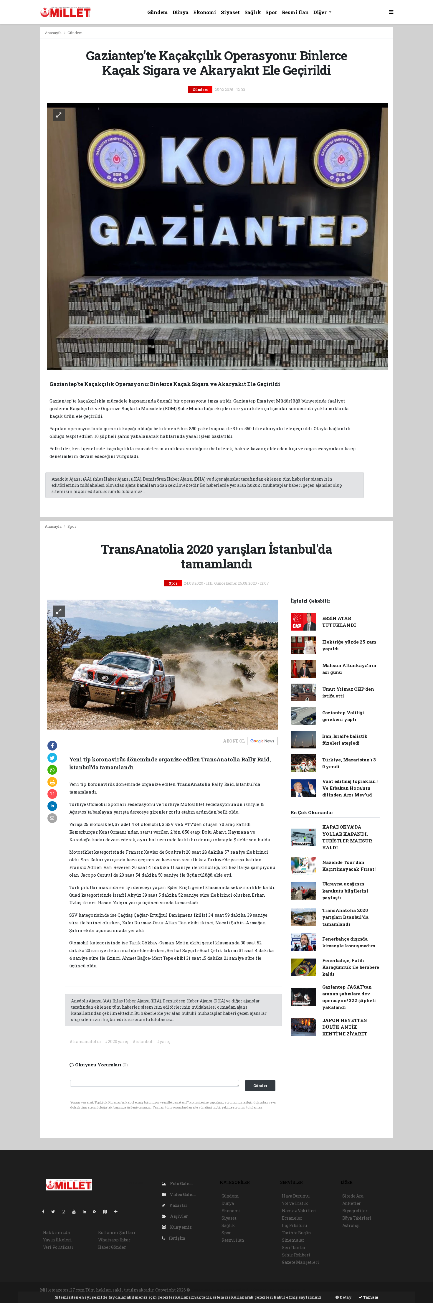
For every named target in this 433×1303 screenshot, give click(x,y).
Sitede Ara (352, 1196)
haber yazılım (291, 1290)
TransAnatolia (194, 784)
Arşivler (178, 1216)
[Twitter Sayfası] (55, 1211)
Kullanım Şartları (116, 1232)
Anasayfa (53, 32)
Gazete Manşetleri (300, 1262)
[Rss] (97, 1211)
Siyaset (230, 12)
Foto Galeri (181, 1183)
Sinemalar (293, 1240)
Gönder (260, 1085)
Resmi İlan (295, 12)
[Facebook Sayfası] (45, 1211)
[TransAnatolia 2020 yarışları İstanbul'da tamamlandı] (162, 664)
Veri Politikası (58, 1247)
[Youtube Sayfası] (76, 1211)
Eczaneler (292, 1218)
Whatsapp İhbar (114, 1240)
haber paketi (236, 1290)
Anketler (351, 1203)
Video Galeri (182, 1194)
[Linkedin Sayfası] (87, 1211)
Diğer (320, 12)
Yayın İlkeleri (57, 1240)
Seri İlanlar (294, 1247)
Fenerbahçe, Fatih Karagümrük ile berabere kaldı (350, 967)
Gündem (157, 12)
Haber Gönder (112, 1247)
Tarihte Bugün (296, 1233)
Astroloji (351, 1225)
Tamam (370, 1297)
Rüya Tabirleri (356, 1218)
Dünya (181, 12)
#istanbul (142, 1041)
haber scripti (263, 1290)
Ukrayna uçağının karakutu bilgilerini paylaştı (345, 890)
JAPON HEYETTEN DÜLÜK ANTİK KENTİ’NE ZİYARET (344, 1027)
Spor (271, 12)
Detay (345, 1297)
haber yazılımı (206, 1290)
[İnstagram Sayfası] (66, 1211)
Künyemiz (180, 1227)
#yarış (163, 1041)
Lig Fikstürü (294, 1225)
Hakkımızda (56, 1232)
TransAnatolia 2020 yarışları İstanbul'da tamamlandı (345, 917)
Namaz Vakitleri (299, 1210)
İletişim (176, 1238)
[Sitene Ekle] (118, 1211)
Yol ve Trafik (295, 1203)
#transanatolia (85, 1041)
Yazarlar (177, 1205)
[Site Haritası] (107, 1211)
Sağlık (252, 12)
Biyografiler (355, 1210)
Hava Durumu (296, 1196)
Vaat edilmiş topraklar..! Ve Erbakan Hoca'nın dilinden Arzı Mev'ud (350, 788)
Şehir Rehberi (296, 1255)
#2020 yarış (116, 1041)
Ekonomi (204, 12)
